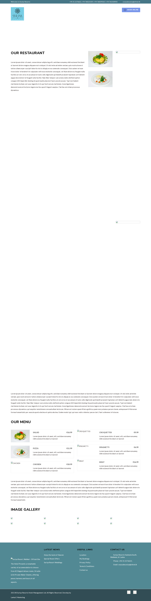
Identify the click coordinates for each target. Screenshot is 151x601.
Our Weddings (74, 10)
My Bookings (84, 559)
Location (82, 555)
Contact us (114, 10)
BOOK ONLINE (132, 10)
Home (34, 10)
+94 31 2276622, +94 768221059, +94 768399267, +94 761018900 (93, 2)
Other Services (94, 10)
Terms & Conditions (86, 566)
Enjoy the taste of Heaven (54, 555)
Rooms (58, 10)
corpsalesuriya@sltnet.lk (131, 2)
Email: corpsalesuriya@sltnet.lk (125, 565)
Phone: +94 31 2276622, (122, 561)
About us (45, 10)
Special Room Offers (52, 559)
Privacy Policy (84, 562)
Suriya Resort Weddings (53, 562)
